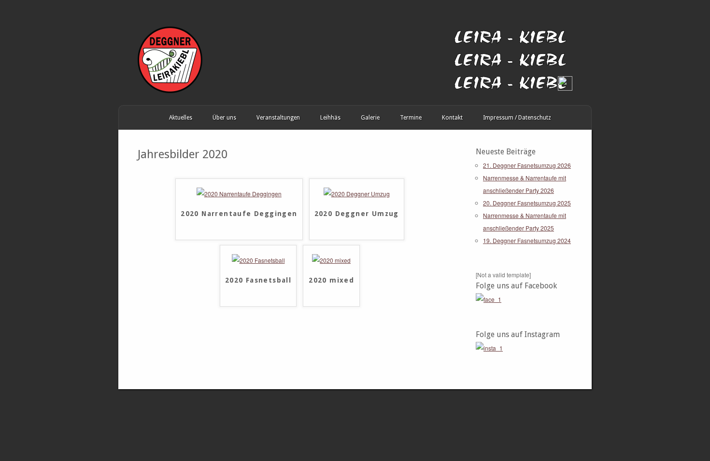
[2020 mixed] (331, 260)
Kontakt (452, 117)
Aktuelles (180, 117)
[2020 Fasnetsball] (258, 260)
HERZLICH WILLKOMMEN (148, 118)
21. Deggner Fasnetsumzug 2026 (527, 165)
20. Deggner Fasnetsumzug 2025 (527, 203)
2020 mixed (331, 280)
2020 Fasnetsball (258, 280)
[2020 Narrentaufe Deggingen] (239, 194)
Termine (411, 117)
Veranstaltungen (278, 117)
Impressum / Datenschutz (517, 117)
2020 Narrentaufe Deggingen (239, 213)
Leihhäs (330, 117)
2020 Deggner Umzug (356, 213)
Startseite (128, 118)
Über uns (224, 117)
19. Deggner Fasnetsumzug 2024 (527, 240)
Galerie (370, 117)
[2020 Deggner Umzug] (357, 194)
